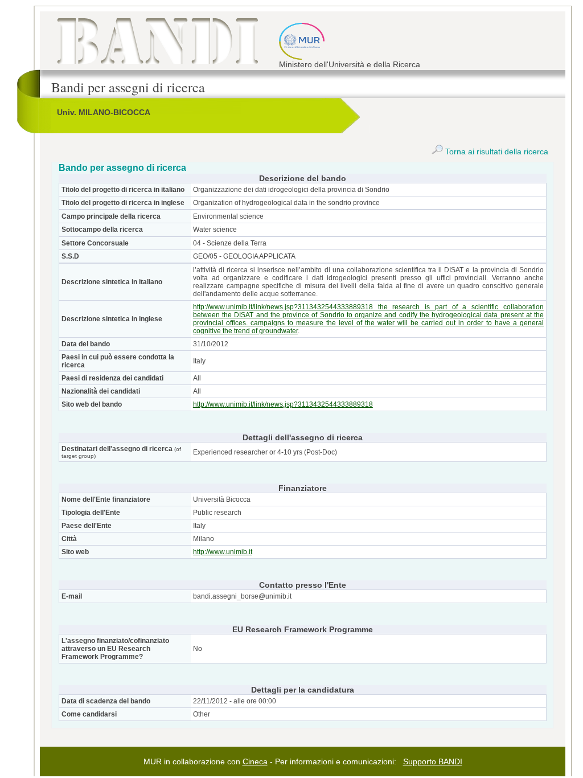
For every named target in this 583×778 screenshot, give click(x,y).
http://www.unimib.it (222, 552)
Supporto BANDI (432, 761)
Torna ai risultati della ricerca (495, 151)
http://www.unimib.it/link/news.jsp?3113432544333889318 (283, 404)
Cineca (255, 761)
